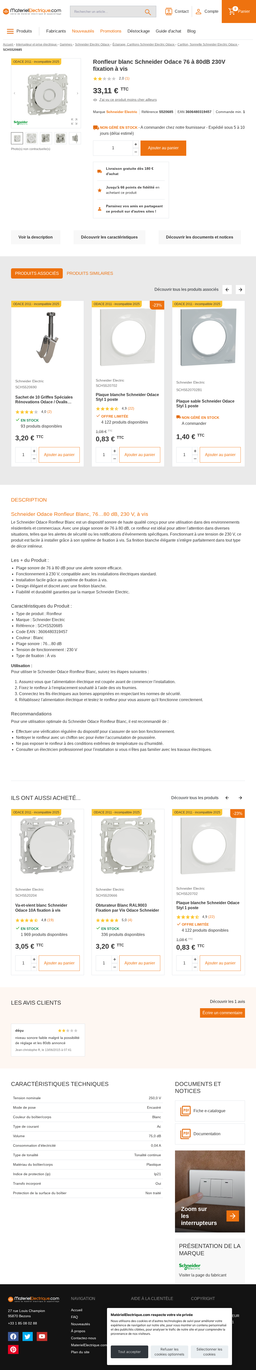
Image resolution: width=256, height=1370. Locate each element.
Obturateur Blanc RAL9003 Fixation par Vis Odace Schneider (127, 907)
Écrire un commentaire (222, 1013)
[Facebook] (13, 1336)
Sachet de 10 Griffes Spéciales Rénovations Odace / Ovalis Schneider (44, 399)
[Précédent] (227, 289)
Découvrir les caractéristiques (109, 237)
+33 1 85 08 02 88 (22, 1323)
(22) (131, 408)
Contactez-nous (83, 1338)
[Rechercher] (148, 11)
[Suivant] (240, 289)
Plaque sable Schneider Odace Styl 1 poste (205, 403)
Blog (191, 31)
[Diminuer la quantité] (34, 459)
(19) (50, 920)
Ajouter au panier (163, 148)
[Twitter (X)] (27, 1336)
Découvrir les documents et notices (199, 237)
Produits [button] (24, 31)
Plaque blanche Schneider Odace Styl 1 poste (127, 397)
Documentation (207, 1134)
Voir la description (35, 237)
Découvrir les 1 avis (227, 1001)
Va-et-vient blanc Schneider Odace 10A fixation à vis (41, 907)
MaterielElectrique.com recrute (95, 1345)
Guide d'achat (168, 31)
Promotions (111, 31)
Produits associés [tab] (37, 273)
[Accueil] (32, 11)
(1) (127, 78)
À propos (78, 1331)
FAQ (74, 1317)
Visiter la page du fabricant (202, 1275)
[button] (206, 11)
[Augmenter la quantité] (34, 451)
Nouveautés (83, 31)
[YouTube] (42, 1336)
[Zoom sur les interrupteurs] (232, 1215)
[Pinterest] (13, 1349)
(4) (130, 920)
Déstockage (139, 31)
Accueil (76, 1310)
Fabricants (56, 31)
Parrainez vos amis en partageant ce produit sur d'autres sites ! (134, 208)
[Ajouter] (136, 144)
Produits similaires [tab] (90, 273)
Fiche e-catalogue (210, 1111)
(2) (49, 412)
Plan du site (80, 1352)
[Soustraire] (136, 152)
